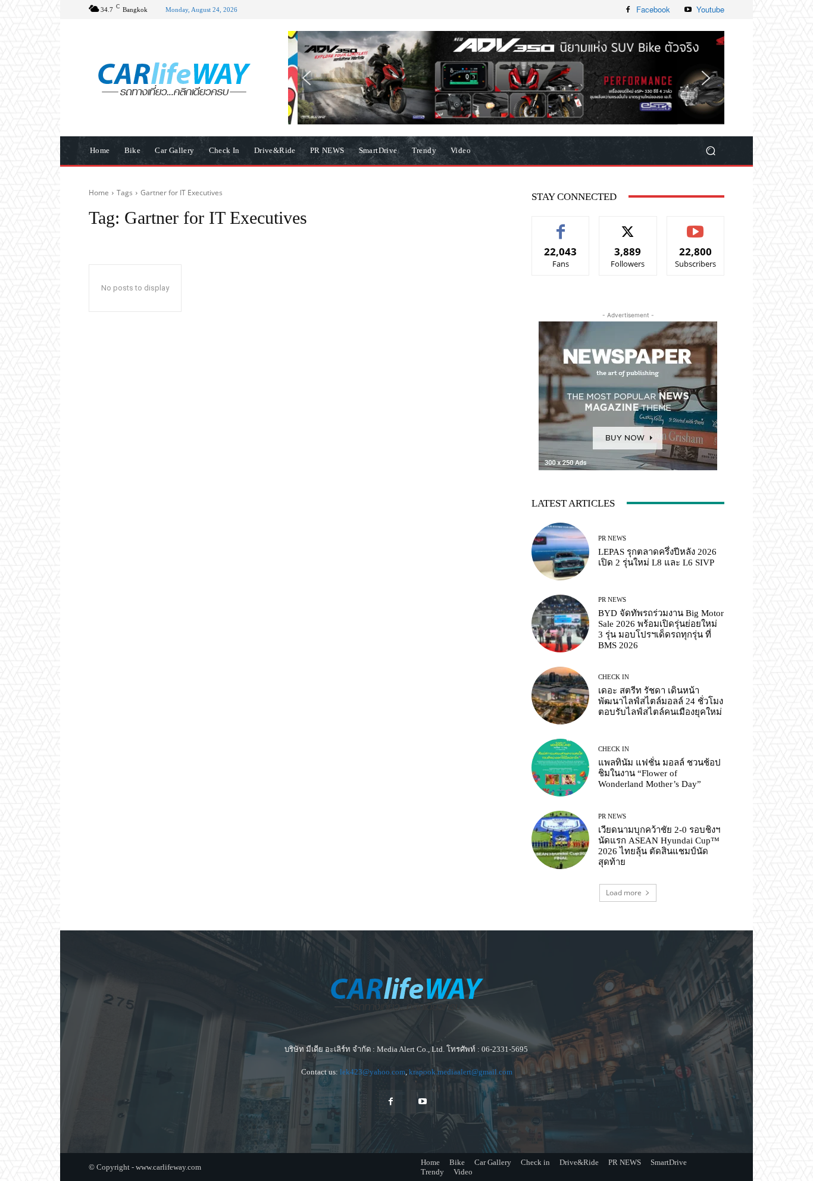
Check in (613, 677)
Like (561, 225)
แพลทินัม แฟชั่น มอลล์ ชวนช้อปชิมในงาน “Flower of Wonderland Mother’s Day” (659, 773)
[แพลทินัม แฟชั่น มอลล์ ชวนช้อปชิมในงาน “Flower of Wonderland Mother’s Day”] (560, 767)
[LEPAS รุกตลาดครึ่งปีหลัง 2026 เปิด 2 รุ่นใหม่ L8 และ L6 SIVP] (560, 551)
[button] (506, 77)
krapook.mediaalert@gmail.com (460, 1071)
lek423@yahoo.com (372, 1071)
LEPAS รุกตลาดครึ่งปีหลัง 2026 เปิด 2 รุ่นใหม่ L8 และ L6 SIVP (657, 557)
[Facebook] (628, 9)
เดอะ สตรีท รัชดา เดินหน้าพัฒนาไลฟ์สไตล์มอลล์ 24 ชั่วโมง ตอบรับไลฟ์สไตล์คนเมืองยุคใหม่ (660, 701)
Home (99, 193)
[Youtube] (688, 9)
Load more (624, 893)
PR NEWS (612, 538)
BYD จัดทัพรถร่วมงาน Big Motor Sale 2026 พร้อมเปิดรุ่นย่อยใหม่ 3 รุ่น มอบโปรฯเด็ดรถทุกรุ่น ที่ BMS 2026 (661, 629)
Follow (628, 225)
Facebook (653, 9)
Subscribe (695, 225)
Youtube (710, 9)
